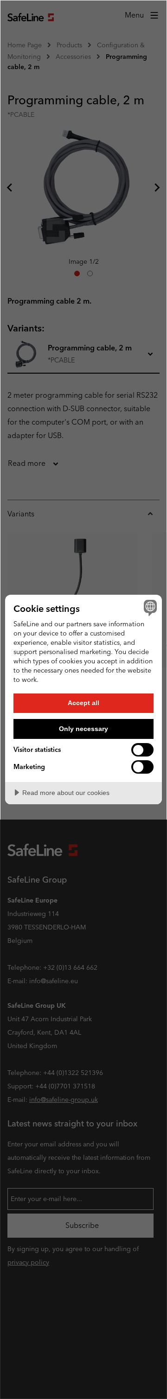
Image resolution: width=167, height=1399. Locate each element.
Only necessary (83, 728)
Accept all (83, 702)
